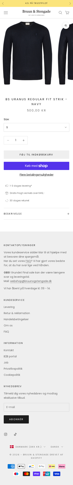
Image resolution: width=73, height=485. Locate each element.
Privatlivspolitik (13, 369)
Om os (8, 325)
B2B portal (10, 356)
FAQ (28, 261)
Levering (9, 307)
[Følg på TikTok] (15, 434)
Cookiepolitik (12, 375)
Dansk (55, 446)
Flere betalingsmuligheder (37, 175)
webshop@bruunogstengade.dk (31, 281)
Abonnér (16, 419)
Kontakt (9, 350)
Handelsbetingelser (16, 319)
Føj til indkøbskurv (36, 154)
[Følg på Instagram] (5, 434)
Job (6, 362)
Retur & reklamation (17, 313)
